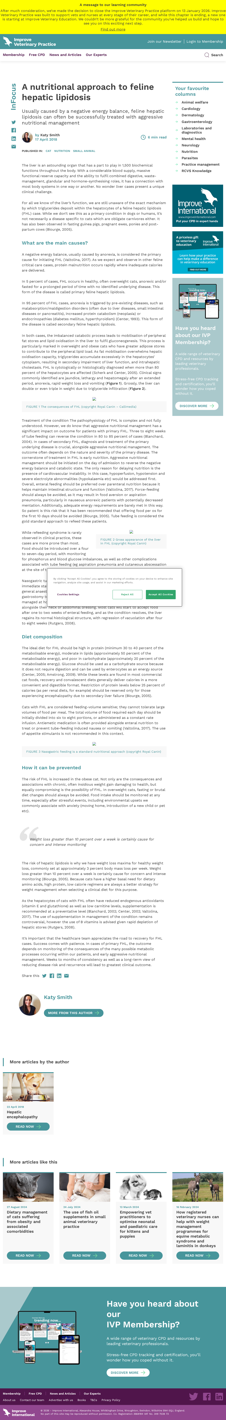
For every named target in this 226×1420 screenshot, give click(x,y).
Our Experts (96, 55)
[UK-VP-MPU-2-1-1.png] (197, 252)
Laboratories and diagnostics (197, 130)
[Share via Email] (9, 146)
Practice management (201, 164)
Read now (25, 1127)
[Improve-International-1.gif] (197, 206)
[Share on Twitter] (9, 122)
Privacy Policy (111, 1400)
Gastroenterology (197, 122)
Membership (13, 55)
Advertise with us (61, 1400)
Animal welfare (195, 102)
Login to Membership (204, 41)
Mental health (194, 139)
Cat (48, 151)
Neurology (191, 145)
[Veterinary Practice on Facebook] (207, 1396)
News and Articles (65, 55)
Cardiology (191, 109)
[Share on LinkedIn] (9, 138)
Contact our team (32, 1400)
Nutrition (62, 151)
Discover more (193, 406)
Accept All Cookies (161, 594)
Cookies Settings (68, 594)
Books (81, 1400)
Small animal (84, 151)
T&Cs (93, 1400)
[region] (114, 587)
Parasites (190, 158)
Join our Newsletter (164, 41)
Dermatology (193, 115)
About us (9, 1400)
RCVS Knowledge (196, 171)
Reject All (127, 594)
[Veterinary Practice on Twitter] (193, 1396)
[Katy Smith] (30, 1005)
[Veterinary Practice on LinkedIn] (219, 1396)
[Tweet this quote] (25, 857)
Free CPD (37, 55)
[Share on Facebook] (9, 130)
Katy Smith (50, 135)
